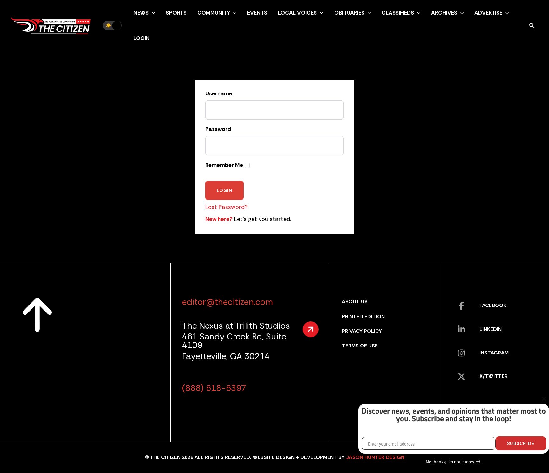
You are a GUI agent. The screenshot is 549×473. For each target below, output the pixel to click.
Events (257, 12)
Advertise (488, 12)
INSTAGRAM (494, 352)
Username (218, 93)
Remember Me (224, 165)
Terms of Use (360, 345)
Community (213, 12)
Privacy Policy (362, 331)
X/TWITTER (493, 376)
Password (218, 129)
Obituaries (349, 12)
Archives (444, 12)
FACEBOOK (492, 305)
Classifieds (398, 12)
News (141, 12)
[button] (152, 12)
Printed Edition (363, 316)
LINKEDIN (490, 329)
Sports (176, 12)
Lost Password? (226, 207)
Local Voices (297, 12)
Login (141, 38)
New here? (219, 219)
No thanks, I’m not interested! (453, 461)
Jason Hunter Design (375, 457)
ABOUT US (355, 301)
